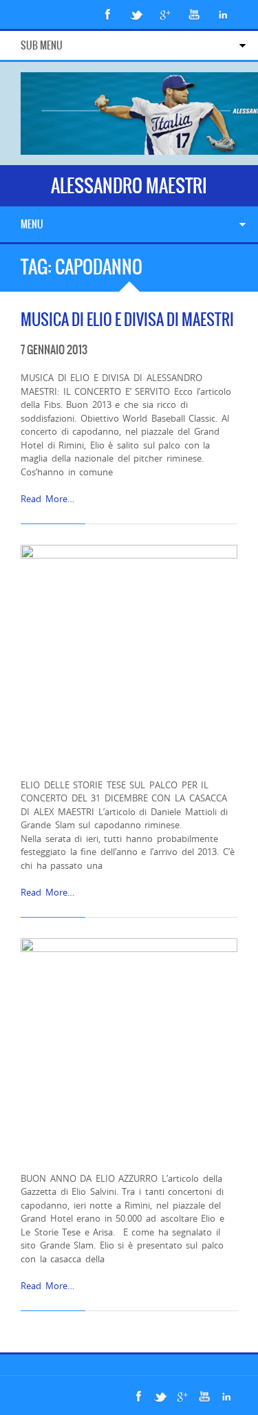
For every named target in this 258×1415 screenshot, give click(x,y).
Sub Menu (42, 45)
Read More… (47, 499)
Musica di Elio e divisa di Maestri (127, 319)
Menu (32, 224)
